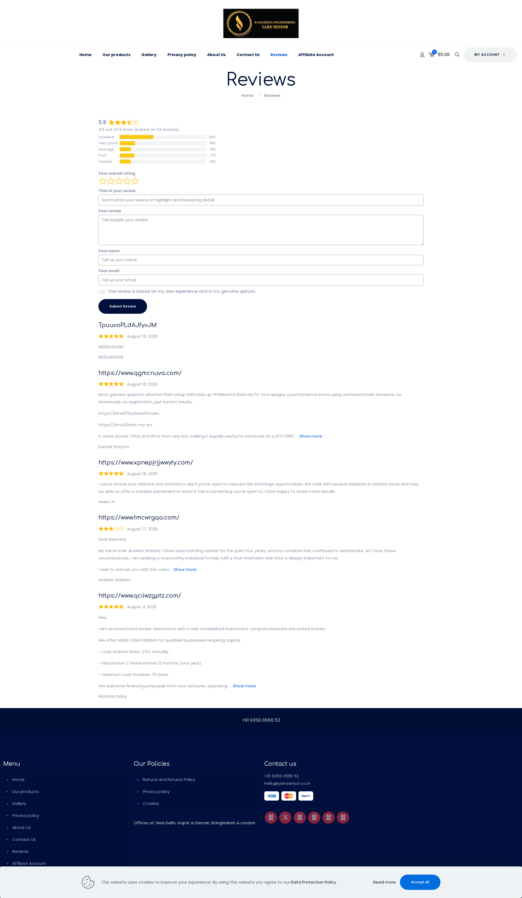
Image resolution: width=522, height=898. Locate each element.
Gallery (19, 803)
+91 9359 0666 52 (281, 776)
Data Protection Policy (313, 882)
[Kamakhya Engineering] (261, 23)
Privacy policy (25, 815)
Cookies (151, 803)
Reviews (20, 851)
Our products (25, 791)
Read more (384, 882)
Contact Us (24, 839)
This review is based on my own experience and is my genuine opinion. (182, 291)
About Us (21, 827)
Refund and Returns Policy (169, 779)
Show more (310, 436)
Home (247, 95)
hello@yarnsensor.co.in (287, 783)
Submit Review (122, 306)
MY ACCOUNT (487, 55)
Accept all (420, 882)
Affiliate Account (29, 863)
